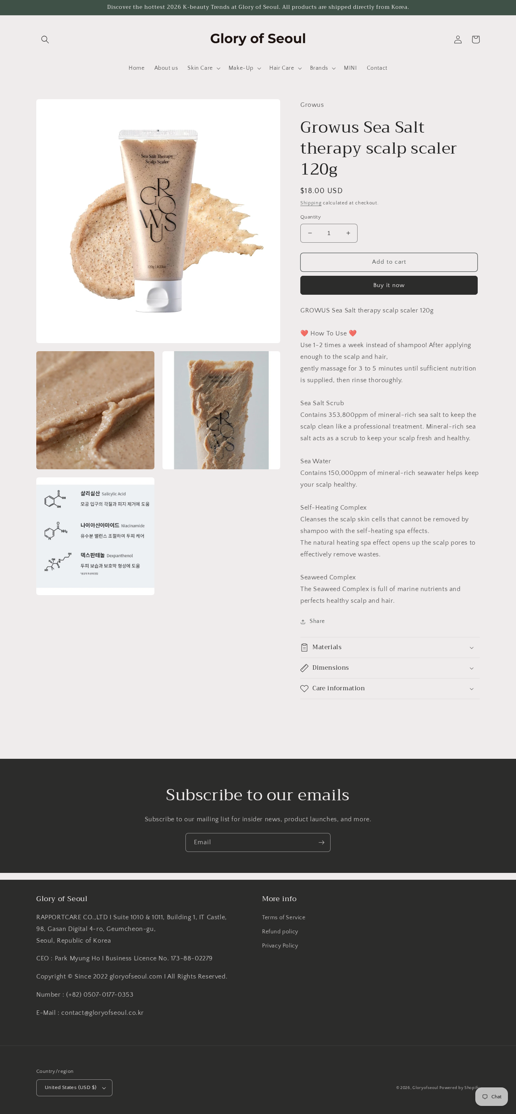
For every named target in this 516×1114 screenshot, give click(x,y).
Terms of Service (284, 917)
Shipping (311, 203)
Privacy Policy (280, 946)
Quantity (310, 217)
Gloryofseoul (425, 1088)
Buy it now (389, 285)
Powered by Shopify (459, 1088)
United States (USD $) (70, 1087)
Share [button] (317, 621)
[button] (45, 39)
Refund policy (280, 932)
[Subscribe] (321, 842)
